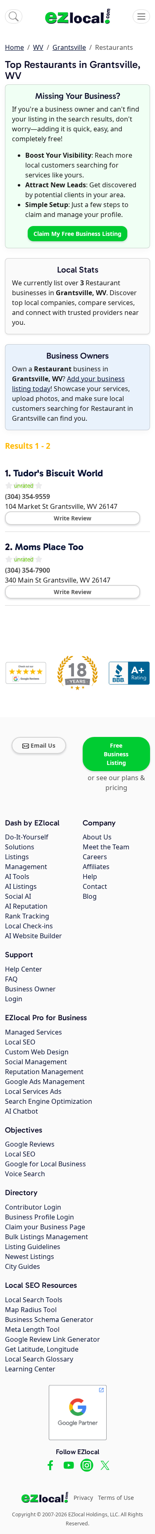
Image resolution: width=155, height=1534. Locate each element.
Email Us (43, 745)
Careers (95, 856)
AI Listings (21, 886)
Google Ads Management (45, 1081)
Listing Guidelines (32, 1246)
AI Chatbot (21, 1111)
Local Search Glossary (39, 1359)
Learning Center (30, 1368)
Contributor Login (33, 1207)
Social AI (18, 896)
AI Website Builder (33, 935)
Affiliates (96, 866)
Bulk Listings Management (46, 1236)
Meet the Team (106, 846)
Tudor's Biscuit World (58, 473)
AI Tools (17, 876)
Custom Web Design (37, 1051)
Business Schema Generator (49, 1319)
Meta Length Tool (32, 1329)
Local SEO (20, 1042)
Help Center (23, 969)
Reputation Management (44, 1071)
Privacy (83, 1497)
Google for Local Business (45, 1163)
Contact (95, 886)
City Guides (22, 1266)
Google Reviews (30, 1144)
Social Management (36, 1061)
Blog (90, 896)
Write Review (72, 518)
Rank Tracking (27, 916)
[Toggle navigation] (141, 16)
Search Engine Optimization (48, 1101)
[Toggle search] (13, 16)
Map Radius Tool (31, 1309)
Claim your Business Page (45, 1226)
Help (90, 876)
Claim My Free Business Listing (77, 234)
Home (14, 47)
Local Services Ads (33, 1091)
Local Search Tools (33, 1299)
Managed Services (33, 1032)
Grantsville (69, 47)
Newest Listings (29, 1256)
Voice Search (25, 1173)
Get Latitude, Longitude (42, 1349)
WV (38, 47)
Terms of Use (116, 1497)
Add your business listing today (68, 383)
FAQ (11, 979)
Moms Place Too (49, 547)
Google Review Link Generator (52, 1339)
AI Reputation (26, 906)
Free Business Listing (116, 754)
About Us (97, 837)
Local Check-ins (29, 925)
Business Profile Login (39, 1217)
